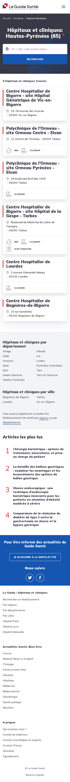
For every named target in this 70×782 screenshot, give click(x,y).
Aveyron (8, 360)
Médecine (9, 686)
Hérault (40, 351)
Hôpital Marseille (13, 632)
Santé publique (12, 702)
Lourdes (7, 401)
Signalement (11, 756)
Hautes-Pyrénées (14, 379)
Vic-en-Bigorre (45, 401)
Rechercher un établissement (21, 599)
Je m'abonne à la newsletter (35, 557)
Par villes (8, 615)
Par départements (14, 610)
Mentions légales (35, 774)
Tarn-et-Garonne (47, 375)
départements (12, 422)
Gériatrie (8, 675)
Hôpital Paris (11, 621)
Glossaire (8, 750)
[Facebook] (40, 578)
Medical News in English (18, 658)
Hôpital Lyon (11, 626)
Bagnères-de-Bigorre (16, 397)
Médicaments (11, 691)
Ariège (7, 351)
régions (43, 418)
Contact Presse (12, 745)
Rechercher (35, 59)
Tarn (39, 370)
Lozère (40, 360)
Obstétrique (10, 696)
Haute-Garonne (12, 375)
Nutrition (8, 707)
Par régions (10, 604)
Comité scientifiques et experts (22, 740)
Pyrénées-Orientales (49, 365)
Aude (6, 356)
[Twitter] (30, 578)
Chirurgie (8, 664)
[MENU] (63, 7)
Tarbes (40, 397)
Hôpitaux (8, 680)
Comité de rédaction (15, 734)
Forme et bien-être (14, 669)
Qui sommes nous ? (15, 729)
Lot (38, 356)
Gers (5, 370)
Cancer (7, 653)
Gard (5, 365)
